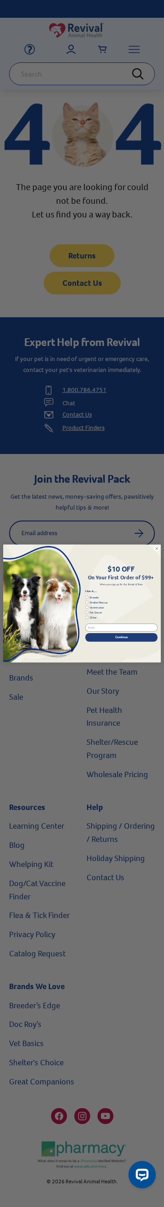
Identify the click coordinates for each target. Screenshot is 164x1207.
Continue (121, 637)
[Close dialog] (156, 548)
